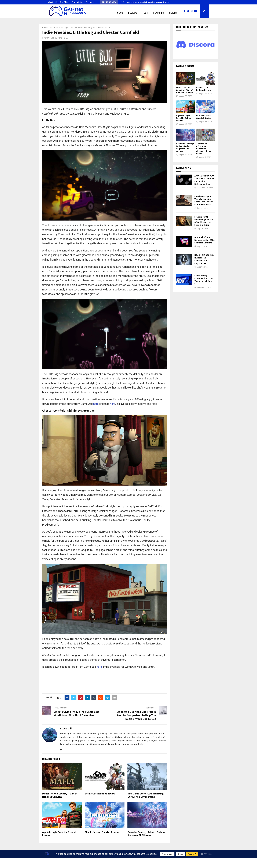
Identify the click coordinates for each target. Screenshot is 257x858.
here (96, 403)
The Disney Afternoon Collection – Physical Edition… (149, 2)
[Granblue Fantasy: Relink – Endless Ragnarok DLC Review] (185, 135)
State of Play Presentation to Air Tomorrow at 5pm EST (203, 280)
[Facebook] (185, 11)
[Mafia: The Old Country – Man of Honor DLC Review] (185, 78)
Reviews (132, 13)
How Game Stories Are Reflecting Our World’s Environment (145, 795)
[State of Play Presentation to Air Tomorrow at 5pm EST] (184, 279)
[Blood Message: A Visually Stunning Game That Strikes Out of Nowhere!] (184, 200)
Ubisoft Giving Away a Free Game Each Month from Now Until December (76, 714)
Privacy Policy (77, 2)
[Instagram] (192, 11)
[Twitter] (189, 11)
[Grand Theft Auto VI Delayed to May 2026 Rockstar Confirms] (184, 241)
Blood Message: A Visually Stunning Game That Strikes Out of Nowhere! (203, 200)
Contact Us (90, 2)
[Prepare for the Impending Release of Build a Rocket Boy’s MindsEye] (184, 221)
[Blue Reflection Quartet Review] (205, 106)
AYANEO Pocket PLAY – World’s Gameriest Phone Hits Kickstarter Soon (204, 180)
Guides (173, 13)
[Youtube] (196, 11)
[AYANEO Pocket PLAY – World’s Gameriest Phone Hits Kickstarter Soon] (184, 180)
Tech (145, 13)
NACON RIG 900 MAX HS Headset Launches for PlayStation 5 (204, 259)
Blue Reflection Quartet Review (102, 832)
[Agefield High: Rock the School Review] (185, 106)
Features (158, 13)
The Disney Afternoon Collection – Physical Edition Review (203, 148)
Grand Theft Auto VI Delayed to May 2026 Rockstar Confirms (204, 240)
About (50, 2)
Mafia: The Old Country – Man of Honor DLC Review (59, 795)
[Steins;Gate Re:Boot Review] (205, 78)
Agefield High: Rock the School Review (59, 833)
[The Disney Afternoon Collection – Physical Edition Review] (205, 135)
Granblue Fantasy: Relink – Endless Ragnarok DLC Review (146, 833)
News (120, 13)
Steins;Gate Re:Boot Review (100, 794)
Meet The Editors (62, 2)
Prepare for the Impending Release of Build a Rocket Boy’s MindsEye (203, 221)
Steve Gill (49, 38)
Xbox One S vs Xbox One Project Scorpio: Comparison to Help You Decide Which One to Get (136, 715)
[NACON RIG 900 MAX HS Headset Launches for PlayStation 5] (184, 259)
